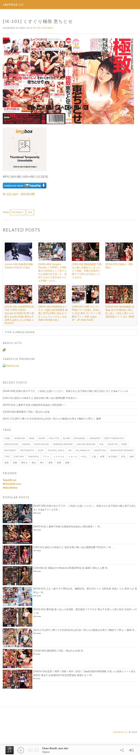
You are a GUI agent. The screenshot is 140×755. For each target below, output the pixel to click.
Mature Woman (86, 444)
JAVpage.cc (13, 4)
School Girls (56, 450)
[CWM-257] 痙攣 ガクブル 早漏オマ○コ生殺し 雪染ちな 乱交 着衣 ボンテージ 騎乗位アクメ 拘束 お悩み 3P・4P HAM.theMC (86, 313)
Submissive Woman (121, 450)
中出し (84, 456)
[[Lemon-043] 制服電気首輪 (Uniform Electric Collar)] (20, 252)
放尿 (6, 462)
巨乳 (123, 456)
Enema (26, 444)
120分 (7, 438)
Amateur (19, 438)
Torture (18, 456)
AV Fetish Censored (41, 28)
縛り (42, 462)
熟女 (34, 462)
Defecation (11, 444)
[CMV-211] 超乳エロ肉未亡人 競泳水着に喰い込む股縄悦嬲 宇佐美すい (40, 398)
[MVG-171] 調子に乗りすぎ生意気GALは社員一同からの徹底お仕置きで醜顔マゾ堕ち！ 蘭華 (52, 418)
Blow (66, 438)
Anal (32, 438)
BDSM (42, 438)
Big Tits (54, 438)
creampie (94, 438)
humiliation (41, 444)
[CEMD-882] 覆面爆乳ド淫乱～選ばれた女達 (26, 411)
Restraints (27, 450)
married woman (63, 444)
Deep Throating (114, 438)
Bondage (79, 438)
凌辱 (102, 456)
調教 (67, 462)
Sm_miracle (83, 450)
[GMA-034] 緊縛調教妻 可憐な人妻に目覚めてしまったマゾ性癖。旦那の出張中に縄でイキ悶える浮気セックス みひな (86, 271)
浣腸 (15, 462)
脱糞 (59, 462)
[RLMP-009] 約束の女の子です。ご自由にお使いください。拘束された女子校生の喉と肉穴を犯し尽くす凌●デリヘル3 (65, 391)
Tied (6, 456)
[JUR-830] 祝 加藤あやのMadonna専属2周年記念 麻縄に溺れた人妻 (68, 568)
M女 (102, 444)
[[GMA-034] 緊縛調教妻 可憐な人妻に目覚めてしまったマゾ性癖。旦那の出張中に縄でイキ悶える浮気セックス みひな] (87, 252)
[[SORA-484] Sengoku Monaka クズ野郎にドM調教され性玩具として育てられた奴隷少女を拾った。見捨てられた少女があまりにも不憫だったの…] (53, 252)
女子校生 (112, 456)
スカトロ (72, 456)
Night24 (113, 444)
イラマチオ (58, 456)
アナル (46, 456)
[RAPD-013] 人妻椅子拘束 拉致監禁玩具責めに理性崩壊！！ (35, 405)
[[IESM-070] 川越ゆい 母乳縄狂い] (120, 252)
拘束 (30, 212)
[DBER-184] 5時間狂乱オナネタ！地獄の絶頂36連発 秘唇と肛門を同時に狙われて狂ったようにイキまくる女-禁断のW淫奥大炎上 (53, 313)
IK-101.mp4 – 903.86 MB (19, 194)
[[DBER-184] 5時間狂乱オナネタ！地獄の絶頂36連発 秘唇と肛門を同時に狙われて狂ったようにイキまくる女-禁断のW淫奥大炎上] (53, 294)
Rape (124, 444)
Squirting (100, 450)
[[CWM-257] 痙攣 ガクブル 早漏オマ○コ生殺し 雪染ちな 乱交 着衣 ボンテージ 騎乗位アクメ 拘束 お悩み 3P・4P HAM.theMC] (87, 294)
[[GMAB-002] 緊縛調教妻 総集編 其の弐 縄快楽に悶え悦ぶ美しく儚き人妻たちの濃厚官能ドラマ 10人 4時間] (120, 294)
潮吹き (24, 462)
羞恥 (50, 462)
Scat (41, 450)
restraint (17, 212)
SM (70, 450)
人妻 (94, 456)
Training (33, 456)
